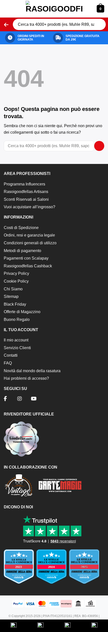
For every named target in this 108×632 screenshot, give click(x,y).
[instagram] (19, 399)
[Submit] (99, 25)
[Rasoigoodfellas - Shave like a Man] (54, 9)
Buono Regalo (17, 319)
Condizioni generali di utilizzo (30, 243)
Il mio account (16, 340)
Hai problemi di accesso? (26, 378)
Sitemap (11, 296)
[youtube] (34, 399)
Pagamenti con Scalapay (26, 258)
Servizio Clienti (17, 348)
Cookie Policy (16, 281)
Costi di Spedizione (21, 228)
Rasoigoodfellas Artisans (26, 191)
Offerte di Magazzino (22, 312)
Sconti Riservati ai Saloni (26, 199)
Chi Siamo (13, 289)
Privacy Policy (16, 273)
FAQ (8, 363)
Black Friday (15, 304)
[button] (7, 9)
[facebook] (5, 399)
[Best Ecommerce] (54, 569)
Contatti (11, 355)
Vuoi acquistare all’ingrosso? (29, 207)
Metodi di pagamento (22, 251)
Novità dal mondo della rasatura (32, 371)
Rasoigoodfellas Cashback (28, 266)
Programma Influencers (24, 184)
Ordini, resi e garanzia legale (29, 235)
